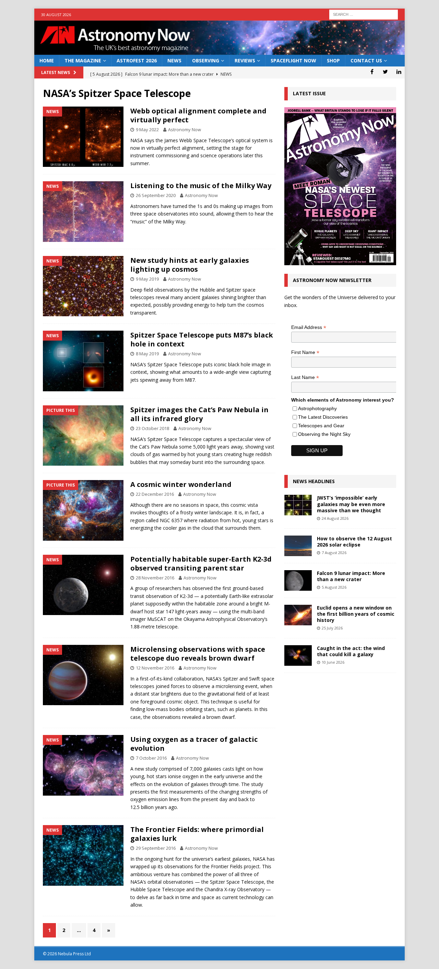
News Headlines (314, 481)
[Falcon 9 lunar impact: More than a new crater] (298, 580)
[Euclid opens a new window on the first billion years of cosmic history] (298, 615)
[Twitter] (385, 71)
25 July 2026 (332, 627)
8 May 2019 (147, 354)
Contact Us (366, 60)
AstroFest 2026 (137, 60)
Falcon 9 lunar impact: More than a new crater (351, 576)
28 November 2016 (155, 578)
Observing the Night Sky (324, 434)
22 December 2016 (155, 494)
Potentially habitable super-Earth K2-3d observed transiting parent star (201, 563)
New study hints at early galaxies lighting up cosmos (189, 265)
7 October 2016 (151, 758)
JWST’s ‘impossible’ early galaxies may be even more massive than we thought (351, 503)
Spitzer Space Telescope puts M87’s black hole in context (201, 339)
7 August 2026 (334, 552)
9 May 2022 (147, 129)
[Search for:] (363, 14)
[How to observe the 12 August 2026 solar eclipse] (298, 546)
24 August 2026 (335, 518)
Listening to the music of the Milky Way (200, 185)
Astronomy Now (184, 129)
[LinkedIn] (399, 71)
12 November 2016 (155, 668)
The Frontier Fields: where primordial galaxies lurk (197, 834)
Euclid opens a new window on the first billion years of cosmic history (355, 613)
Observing (205, 60)
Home (46, 60)
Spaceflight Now (293, 60)
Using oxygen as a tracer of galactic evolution (194, 744)
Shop (333, 60)
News (174, 60)
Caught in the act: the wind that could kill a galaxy (351, 651)
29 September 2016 (156, 848)
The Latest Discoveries (323, 417)
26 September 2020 (156, 195)
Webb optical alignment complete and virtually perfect (198, 115)
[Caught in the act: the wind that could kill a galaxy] (298, 655)
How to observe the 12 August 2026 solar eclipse (354, 541)
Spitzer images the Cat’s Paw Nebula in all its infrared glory (199, 414)
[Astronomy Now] (219, 51)
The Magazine (82, 60)
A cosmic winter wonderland (181, 484)
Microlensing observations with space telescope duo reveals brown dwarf (197, 654)
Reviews (245, 60)
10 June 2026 (333, 662)
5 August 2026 (334, 587)
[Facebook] (372, 71)
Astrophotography (317, 408)
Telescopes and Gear (321, 425)
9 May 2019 (147, 279)
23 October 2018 (152, 428)
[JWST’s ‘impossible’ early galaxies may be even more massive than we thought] (298, 505)
